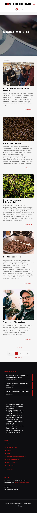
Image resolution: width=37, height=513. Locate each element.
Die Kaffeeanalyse (12, 143)
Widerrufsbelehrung (12, 463)
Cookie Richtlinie (11, 466)
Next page (17, 357)
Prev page (19, 347)
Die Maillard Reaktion (14, 257)
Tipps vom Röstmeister (14, 322)
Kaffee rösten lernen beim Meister (16, 89)
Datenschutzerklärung (13, 459)
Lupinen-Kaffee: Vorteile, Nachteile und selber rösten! (17, 384)
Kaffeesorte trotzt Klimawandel (12, 201)
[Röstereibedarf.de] (18, 4)
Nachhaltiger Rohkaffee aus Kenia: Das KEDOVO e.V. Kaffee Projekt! (17, 376)
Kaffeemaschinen (12, 447)
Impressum (10, 469)
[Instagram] (18, 506)
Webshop (9, 450)
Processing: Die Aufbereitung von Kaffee (17, 391)
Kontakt (9, 453)
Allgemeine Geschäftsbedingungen (16, 456)
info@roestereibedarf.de (22, 482)
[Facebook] (16, 506)
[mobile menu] (34, 4)
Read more (29, 109)
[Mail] (21, 506)
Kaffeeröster (10, 444)
